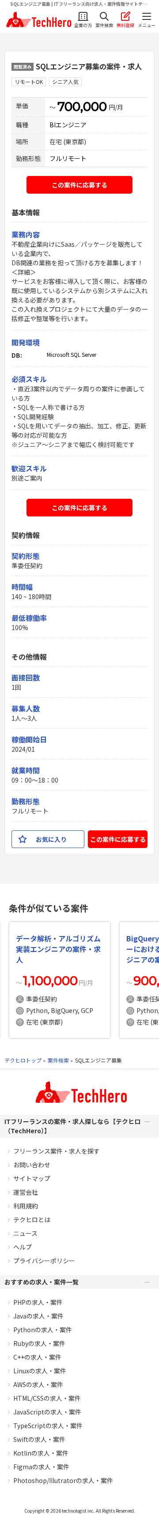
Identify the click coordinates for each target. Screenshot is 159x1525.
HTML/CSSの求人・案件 (47, 1398)
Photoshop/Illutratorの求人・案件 (63, 1480)
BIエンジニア (68, 124)
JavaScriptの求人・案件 (47, 1411)
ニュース (25, 1233)
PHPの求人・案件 (38, 1302)
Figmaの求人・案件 (41, 1466)
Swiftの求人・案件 (39, 1439)
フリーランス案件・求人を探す (56, 1151)
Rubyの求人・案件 (39, 1343)
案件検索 (58, 1060)
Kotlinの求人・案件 (40, 1453)
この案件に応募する (79, 184)
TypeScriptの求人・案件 (48, 1425)
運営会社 (25, 1192)
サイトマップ (31, 1178)
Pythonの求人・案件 (42, 1329)
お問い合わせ (31, 1164)
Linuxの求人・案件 (39, 1370)
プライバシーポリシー (44, 1260)
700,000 (82, 106)
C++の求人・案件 (37, 1357)
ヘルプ (22, 1246)
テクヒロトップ (23, 1060)
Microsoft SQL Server (71, 354)
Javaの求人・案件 (38, 1315)
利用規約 (25, 1205)
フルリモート (68, 158)
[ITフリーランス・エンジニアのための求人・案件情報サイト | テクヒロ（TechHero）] (38, 19)
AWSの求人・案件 (38, 1384)
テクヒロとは (31, 1219)
